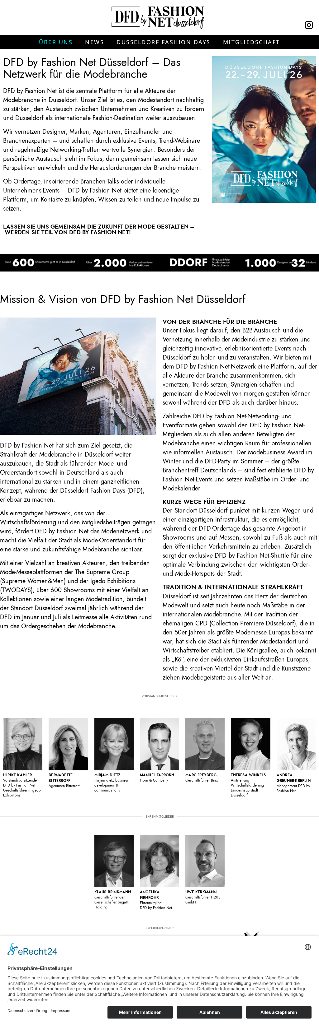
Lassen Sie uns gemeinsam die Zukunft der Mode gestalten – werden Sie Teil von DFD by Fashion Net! (98, 229)
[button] (56, 42)
